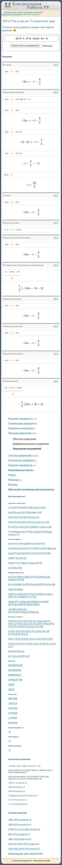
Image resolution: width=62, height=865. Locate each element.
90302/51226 (15, 665)
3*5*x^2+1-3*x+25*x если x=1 (24, 829)
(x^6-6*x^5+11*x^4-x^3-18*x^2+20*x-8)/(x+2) (32, 548)
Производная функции (21, 423)
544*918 (12, 723)
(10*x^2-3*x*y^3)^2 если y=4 (23, 517)
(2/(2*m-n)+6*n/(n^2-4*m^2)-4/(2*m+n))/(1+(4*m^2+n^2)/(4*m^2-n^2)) (30, 595)
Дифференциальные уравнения (31, 443)
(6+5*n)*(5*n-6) (16, 651)
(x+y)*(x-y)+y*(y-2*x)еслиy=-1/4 (24, 512)
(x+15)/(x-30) (15, 568)
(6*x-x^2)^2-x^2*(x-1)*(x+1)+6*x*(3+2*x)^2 (30, 639)
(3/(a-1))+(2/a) (15, 589)
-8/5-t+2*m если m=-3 (19, 824)
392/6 (11, 689)
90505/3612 (14, 675)
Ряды (11, 475)
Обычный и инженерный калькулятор (31, 489)
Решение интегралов (20, 428)
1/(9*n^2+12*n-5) (17, 558)
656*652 (12, 698)
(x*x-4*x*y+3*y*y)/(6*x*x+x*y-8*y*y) (26, 543)
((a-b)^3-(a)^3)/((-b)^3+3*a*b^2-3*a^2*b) (29, 553)
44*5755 (12, 708)
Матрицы (13, 480)
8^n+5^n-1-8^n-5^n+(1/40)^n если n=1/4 (29, 527)
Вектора (12, 484)
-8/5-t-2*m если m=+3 (19, 839)
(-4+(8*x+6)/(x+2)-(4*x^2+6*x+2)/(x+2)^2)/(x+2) (23, 610)
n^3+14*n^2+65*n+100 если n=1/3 (26, 507)
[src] (56, 65)
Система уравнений (19, 455)
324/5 (11, 684)
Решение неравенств (20, 465)
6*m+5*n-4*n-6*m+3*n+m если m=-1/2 (28, 522)
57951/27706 (15, 680)
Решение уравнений (33, 12)
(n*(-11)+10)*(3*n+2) (19, 656)
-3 (9, 732)
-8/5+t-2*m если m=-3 (19, 820)
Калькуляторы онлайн (13, 12)
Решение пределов (19, 418)
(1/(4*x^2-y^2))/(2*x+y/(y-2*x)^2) (25, 563)
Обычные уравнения (24, 439)
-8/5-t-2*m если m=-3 (31, 14)
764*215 (12, 703)
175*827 (12, 718)
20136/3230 (14, 670)
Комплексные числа (20, 470)
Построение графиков (20, 460)
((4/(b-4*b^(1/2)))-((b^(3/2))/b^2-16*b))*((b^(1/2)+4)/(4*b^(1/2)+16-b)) (28, 603)
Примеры (47, 46)
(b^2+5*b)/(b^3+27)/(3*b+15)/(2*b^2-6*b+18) (31, 584)
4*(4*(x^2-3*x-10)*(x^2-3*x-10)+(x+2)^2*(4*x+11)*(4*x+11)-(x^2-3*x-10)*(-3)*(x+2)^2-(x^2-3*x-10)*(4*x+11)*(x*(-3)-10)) (31, 624)
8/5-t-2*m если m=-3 (19, 834)
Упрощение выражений (11, 14)
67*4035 (12, 713)
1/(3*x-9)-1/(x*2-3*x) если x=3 (24, 849)
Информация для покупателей (25, 853)
